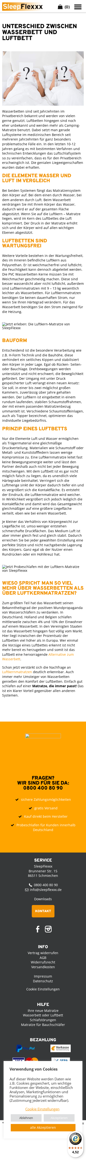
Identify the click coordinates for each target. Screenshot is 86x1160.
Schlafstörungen (43, 1020)
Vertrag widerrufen (43, 953)
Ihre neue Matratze (43, 1010)
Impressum (43, 976)
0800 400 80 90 (43, 788)
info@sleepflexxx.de (46, 889)
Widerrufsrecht (43, 962)
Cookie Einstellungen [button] (42, 1109)
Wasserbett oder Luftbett (43, 1015)
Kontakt (43, 911)
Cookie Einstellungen (43, 989)
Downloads (43, 899)
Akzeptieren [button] (59, 1118)
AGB (43, 957)
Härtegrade (11, 480)
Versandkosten (43, 967)
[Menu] (77, 7)
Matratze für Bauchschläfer (43, 1024)
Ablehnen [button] (26, 1118)
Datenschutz (43, 981)
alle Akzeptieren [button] (43, 1127)
